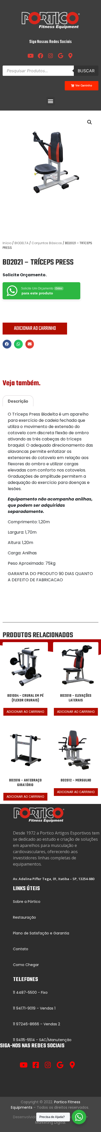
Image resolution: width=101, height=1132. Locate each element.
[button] (50, 101)
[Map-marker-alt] (72, 1064)
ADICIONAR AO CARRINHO (35, 328)
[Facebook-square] (35, 1064)
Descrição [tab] (18, 401)
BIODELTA (21, 243)
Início (7, 243)
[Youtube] (30, 56)
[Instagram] (50, 56)
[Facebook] (40, 56)
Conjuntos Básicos (47, 243)
